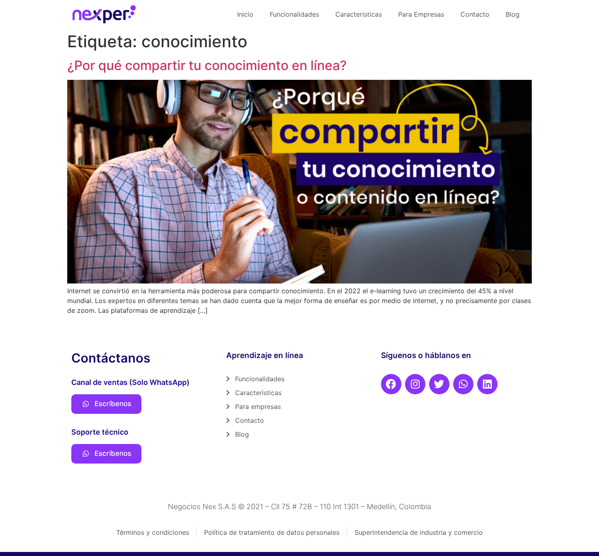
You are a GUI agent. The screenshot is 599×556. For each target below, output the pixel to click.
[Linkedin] (487, 384)
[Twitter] (439, 384)
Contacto (474, 14)
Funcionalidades (294, 14)
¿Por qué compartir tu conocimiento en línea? (207, 65)
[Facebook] (391, 384)
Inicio (245, 14)
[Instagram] (415, 384)
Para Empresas (421, 14)
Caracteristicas (358, 14)
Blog (513, 14)
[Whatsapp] (463, 384)
